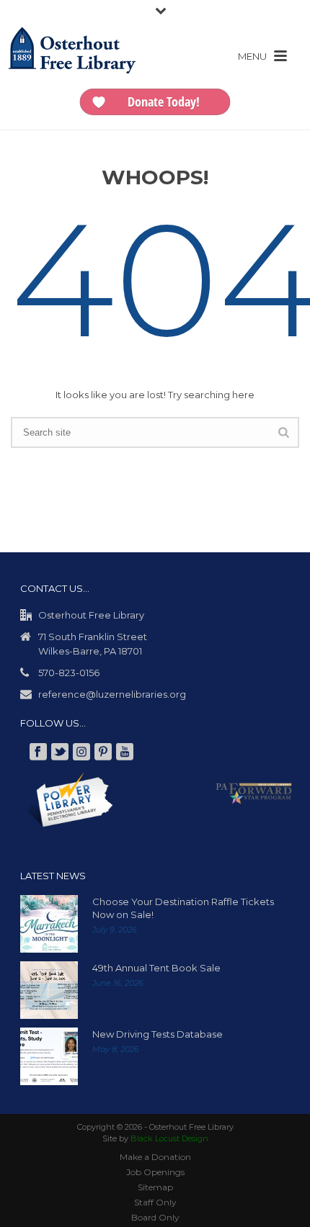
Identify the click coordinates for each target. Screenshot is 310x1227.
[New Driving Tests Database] (49, 1056)
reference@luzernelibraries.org (112, 694)
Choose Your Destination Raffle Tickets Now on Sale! (183, 908)
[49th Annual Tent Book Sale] (49, 990)
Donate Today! (164, 101)
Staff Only (155, 1202)
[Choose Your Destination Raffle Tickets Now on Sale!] (49, 924)
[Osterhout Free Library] (72, 65)
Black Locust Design (169, 1138)
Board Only (155, 1217)
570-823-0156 (68, 672)
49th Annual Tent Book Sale (156, 968)
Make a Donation (155, 1156)
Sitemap (155, 1187)
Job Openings (155, 1172)
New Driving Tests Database (157, 1034)
